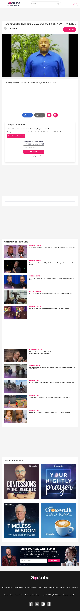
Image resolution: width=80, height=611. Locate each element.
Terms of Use (8, 595)
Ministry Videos (53, 587)
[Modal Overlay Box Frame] (33, 149)
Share (29, 115)
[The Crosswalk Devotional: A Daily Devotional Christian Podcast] (58, 520)
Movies (62, 587)
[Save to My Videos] (49, 115)
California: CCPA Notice (32, 595)
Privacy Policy (19, 595)
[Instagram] (43, 604)
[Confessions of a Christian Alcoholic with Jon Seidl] (21, 481)
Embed (40, 115)
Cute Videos (43, 587)
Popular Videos (7, 587)
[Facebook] (31, 604)
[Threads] (49, 604)
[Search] (58, 4)
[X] (37, 604)
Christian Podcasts (13, 460)
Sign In (74, 4)
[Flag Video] (55, 115)
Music (68, 587)
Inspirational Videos (31, 587)
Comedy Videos (18, 587)
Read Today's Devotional (16, 136)
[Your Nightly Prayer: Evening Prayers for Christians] (58, 481)
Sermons (75, 587)
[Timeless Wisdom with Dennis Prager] (21, 520)
